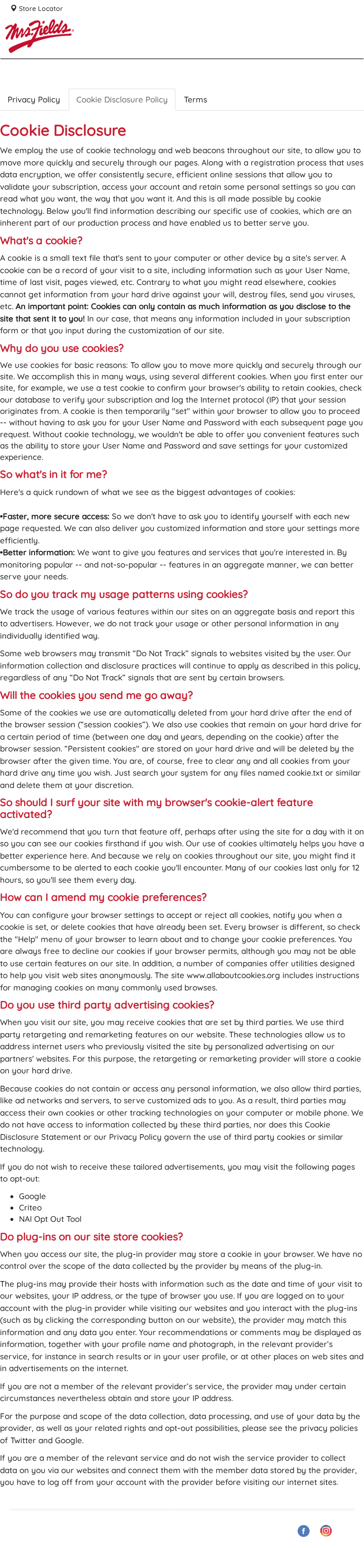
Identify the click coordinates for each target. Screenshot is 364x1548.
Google (32, 1196)
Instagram (326, 1531)
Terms (195, 99)
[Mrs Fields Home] (76, 85)
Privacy (34, 99)
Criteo (30, 1207)
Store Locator (40, 8)
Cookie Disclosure (122, 99)
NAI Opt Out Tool (50, 1219)
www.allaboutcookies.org (233, 975)
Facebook (304, 1531)
